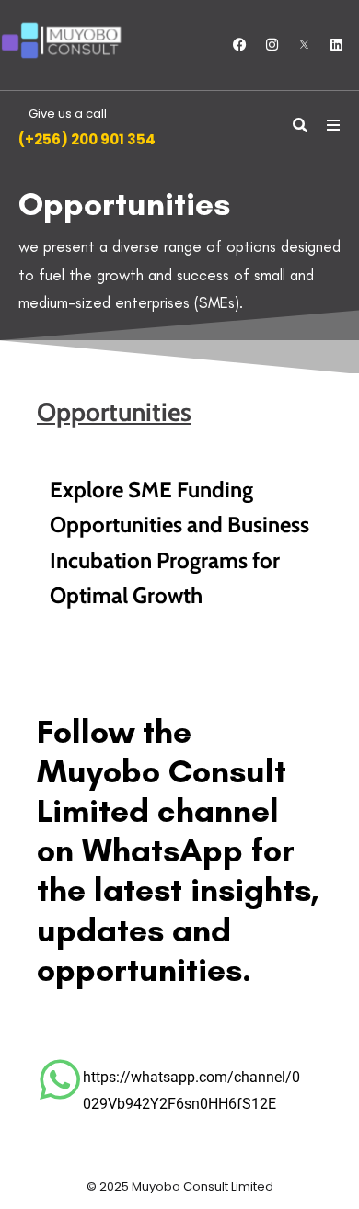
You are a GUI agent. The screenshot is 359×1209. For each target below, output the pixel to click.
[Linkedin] (336, 45)
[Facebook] (239, 45)
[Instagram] (271, 45)
